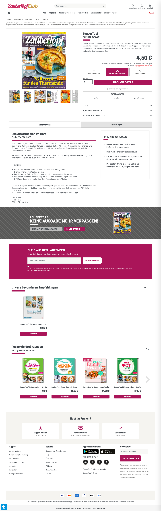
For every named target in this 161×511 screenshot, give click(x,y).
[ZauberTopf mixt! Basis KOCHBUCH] (33, 307)
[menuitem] (80, 6)
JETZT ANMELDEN (132, 458)
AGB (94, 508)
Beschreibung (45, 125)
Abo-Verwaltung (15, 451)
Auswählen (33, 334)
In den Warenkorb (123, 82)
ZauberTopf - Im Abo (90, 473)
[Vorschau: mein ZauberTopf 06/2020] (14, 96)
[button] (4, 507)
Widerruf (49, 466)
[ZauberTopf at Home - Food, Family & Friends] (96, 370)
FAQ (47, 455)
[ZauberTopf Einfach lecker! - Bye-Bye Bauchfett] (33, 370)
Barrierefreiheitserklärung (18, 455)
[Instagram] (92, 462)
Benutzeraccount (15, 458)
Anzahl (85, 78)
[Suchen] (103, 6)
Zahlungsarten (51, 470)
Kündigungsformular (16, 462)
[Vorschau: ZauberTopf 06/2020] (27, 96)
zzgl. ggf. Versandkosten (143, 66)
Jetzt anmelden (93, 260)
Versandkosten (51, 462)
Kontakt (48, 474)
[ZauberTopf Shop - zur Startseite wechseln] (22, 6)
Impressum (101, 508)
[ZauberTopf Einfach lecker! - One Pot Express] (127, 370)
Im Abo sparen (73, 229)
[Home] (8, 13)
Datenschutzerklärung (41, 270)
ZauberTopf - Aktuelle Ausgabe (94, 469)
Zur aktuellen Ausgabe (45, 229)
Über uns (49, 458)
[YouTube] (85, 462)
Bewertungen (116, 125)
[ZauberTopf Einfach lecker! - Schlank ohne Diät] (65, 370)
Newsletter (13, 470)
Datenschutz (87, 508)
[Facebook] (106, 462)
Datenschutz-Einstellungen (56, 451)
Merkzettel (12, 466)
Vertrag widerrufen (16, 474)
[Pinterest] (99, 462)
